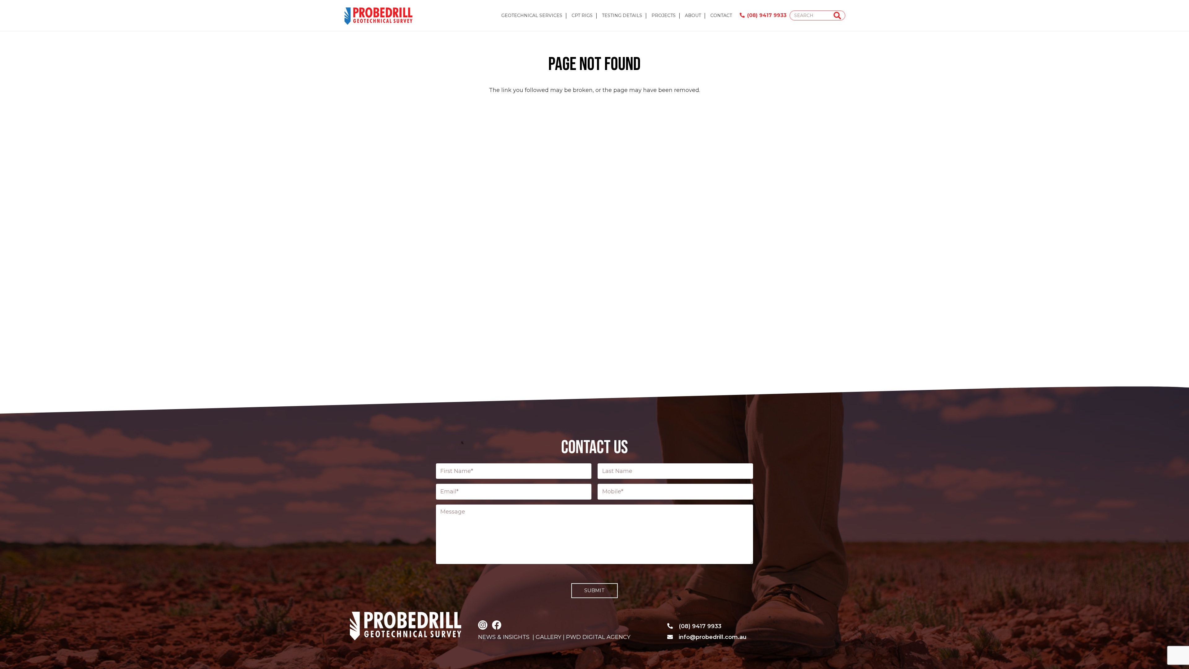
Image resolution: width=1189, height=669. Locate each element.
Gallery (547, 637)
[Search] (837, 15)
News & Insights (503, 637)
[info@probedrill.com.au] (673, 637)
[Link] (379, 16)
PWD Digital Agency (598, 637)
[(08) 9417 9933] (673, 626)
